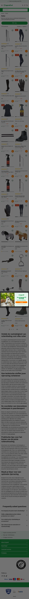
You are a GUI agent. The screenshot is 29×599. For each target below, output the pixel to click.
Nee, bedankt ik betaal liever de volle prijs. (21, 304)
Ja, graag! (21, 302)
